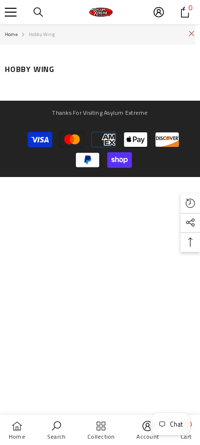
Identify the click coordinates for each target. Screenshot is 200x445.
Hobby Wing (42, 34)
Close (191, 33)
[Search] (38, 12)
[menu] (11, 12)
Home (11, 34)
